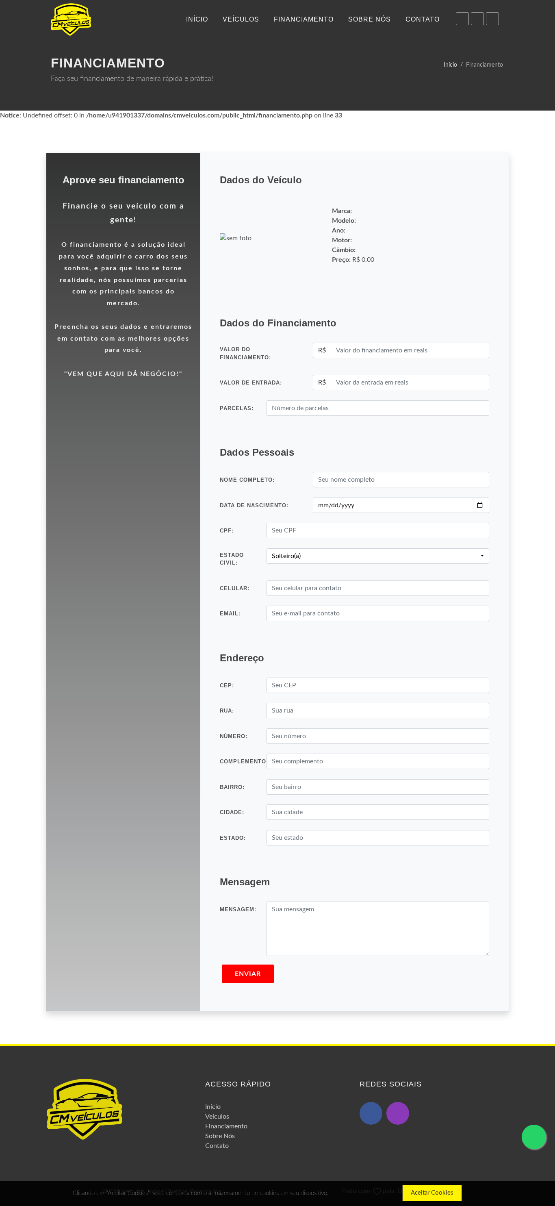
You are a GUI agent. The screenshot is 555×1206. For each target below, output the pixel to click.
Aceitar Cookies (432, 1193)
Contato (217, 1146)
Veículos (217, 1116)
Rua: (227, 711)
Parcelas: (237, 408)
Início (450, 65)
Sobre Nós (220, 1136)
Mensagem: (238, 909)
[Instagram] (477, 18)
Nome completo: (247, 480)
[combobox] (378, 556)
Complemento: (244, 761)
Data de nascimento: (254, 505)
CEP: (227, 685)
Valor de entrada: (251, 383)
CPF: (227, 531)
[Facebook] (492, 18)
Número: (233, 736)
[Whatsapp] (462, 18)
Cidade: (232, 812)
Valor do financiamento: (245, 353)
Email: (230, 614)
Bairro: (232, 787)
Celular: (234, 588)
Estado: (233, 838)
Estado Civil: (232, 559)
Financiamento (226, 1126)
